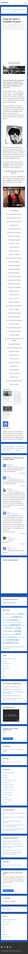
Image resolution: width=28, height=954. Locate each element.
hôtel (11, 622)
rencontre (11, 637)
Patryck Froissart (11, 634)
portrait (18, 634)
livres (10, 628)
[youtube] (8, 947)
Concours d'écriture (6, 782)
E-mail (4, 732)
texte (12, 27)
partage (18, 631)
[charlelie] (14, 135)
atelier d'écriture (12, 614)
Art (7, 614)
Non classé (5, 802)
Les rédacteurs (6, 797)
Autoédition (5, 661)
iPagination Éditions (6, 663)
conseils (8, 617)
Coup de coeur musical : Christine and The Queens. (6, 413)
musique (20, 27)
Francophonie (5, 777)
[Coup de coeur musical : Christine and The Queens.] (7, 408)
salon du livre (17, 637)
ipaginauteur (15, 625)
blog (24, 614)
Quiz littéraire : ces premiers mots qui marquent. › (20, 448)
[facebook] (5, 947)
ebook (8, 620)
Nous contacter (6, 666)
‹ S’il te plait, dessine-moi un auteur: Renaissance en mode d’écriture (9, 448)
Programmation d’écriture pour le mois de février (12, 813)
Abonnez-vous (8, 890)
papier (10, 631)
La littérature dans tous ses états (9, 780)
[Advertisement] (14, 45)
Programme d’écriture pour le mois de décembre (12, 821)
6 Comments (21, 26)
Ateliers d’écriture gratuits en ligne (9, 658)
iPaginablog (4, 2)
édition (17, 643)
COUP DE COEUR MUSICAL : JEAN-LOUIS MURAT (7, 398)
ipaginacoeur (6, 625)
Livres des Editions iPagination (9, 772)
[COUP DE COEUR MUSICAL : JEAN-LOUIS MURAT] (7, 393)
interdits (21, 622)
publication (5, 637)
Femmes (5, 622)
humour (9, 622)
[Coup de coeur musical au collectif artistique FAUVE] (18, 398)
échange (6, 643)
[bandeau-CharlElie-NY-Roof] (14, 70)
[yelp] (10, 947)
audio (9, 27)
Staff (4, 671)
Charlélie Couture (20, 29)
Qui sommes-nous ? (7, 668)
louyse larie (9, 537)
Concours (5, 617)
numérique (5, 631)
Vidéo (7, 29)
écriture (12, 643)
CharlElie (13, 151)
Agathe (9, 428)
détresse (4, 620)
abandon (4, 614)
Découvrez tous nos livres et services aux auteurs (12, 761)
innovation (17, 622)
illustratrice (14, 622)
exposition (19, 620)
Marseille (13, 628)
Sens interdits (23, 637)
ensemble (13, 620)
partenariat (5, 634)
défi (20, 617)
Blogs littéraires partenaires (8, 785)
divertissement (12, 29)
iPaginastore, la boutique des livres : (10, 749)
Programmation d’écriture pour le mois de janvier (12, 817)
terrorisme (4, 640)
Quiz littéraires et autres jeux (8, 787)
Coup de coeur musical (10, 26)
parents (13, 631)
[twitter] (2, 947)
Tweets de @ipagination (7, 909)
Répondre (23, 473)
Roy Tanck (17, 646)
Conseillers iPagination (7, 799)
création (16, 27)
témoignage (14, 640)
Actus (4, 29)
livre (6, 628)
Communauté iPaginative (7, 794)
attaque (17, 614)
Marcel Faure (9, 464)
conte (11, 617)
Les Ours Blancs (14, 210)
